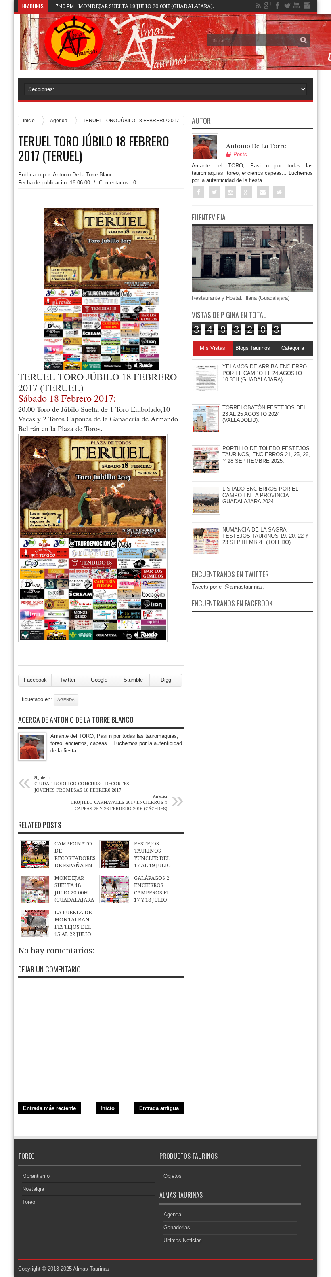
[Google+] (268, 6)
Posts (240, 154)
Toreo (28, 1202)
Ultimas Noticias (182, 1240)
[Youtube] (297, 6)
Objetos (172, 1176)
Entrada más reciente (49, 1108)
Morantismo (36, 1176)
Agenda (58, 120)
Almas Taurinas (91, 1269)
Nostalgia (33, 1189)
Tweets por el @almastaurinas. (228, 587)
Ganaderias (176, 1227)
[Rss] (258, 6)
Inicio (108, 1108)
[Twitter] (287, 6)
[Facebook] (278, 6)
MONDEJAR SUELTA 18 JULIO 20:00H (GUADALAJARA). (146, 6)
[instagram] (307, 6)
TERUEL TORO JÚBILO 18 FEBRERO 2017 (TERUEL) (93, 148)
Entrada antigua (159, 1108)
